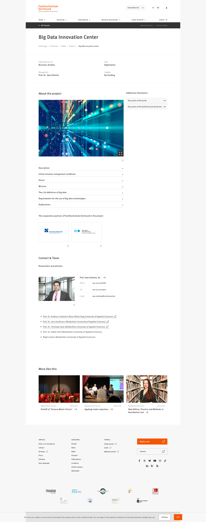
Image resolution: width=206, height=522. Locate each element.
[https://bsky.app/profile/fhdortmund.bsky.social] (149, 460)
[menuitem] (42, 19)
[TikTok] (165, 460)
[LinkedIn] (147, 465)
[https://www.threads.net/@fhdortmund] (144, 460)
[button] (81, 128)
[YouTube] (154, 460)
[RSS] (157, 465)
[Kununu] (152, 465)
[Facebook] (139, 460)
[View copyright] (122, 160)
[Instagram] (160, 460)
